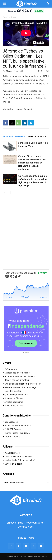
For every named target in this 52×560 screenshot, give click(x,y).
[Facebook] (5, 122)
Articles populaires (13, 402)
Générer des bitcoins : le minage (20, 387)
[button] (4, 4)
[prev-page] (4, 192)
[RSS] (18, 546)
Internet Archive (12, 436)
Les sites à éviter (12, 391)
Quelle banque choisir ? (16, 394)
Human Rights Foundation (17, 433)
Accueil (5, 17)
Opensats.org (11, 422)
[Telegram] (31, 122)
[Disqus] (26, 234)
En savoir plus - (16, 522)
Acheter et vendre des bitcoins (19, 376)
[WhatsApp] (18, 122)
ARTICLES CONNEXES (14, 136)
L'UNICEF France (12, 429)
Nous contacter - (35, 522)
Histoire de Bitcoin (13, 398)
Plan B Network (12, 453)
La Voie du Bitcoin (13, 463)
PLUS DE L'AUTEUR (37, 136)
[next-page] (9, 192)
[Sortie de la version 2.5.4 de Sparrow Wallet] (10, 146)
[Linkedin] (24, 122)
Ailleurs (9, 71)
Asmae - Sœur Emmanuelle (17, 425)
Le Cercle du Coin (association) (19, 460)
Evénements (10, 369)
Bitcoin (13, 17)
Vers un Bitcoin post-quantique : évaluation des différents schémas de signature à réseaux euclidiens (32, 162)
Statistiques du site (13, 405)
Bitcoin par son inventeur (16, 380)
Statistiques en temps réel (17, 372)
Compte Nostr (26, 526)
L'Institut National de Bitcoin (18, 456)
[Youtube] (41, 546)
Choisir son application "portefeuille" (22, 383)
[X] (12, 122)
